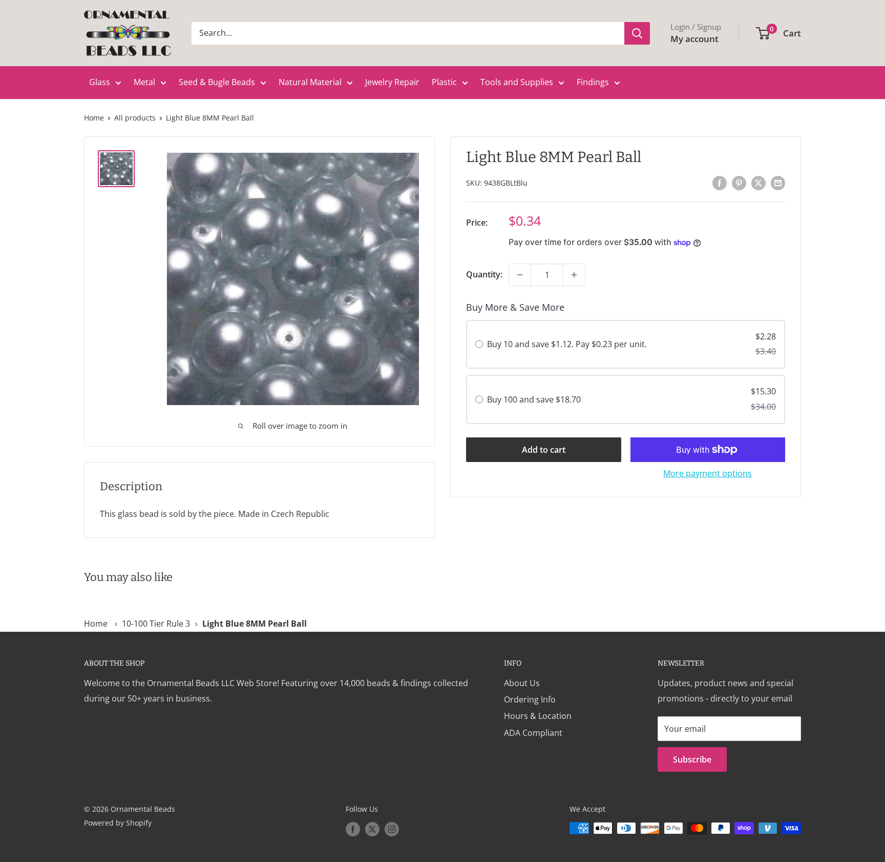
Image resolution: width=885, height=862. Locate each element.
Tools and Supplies (516, 82)
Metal (144, 82)
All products (135, 118)
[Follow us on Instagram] (392, 829)
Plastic (444, 82)
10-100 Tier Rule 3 (156, 623)
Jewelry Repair (392, 82)
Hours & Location (538, 715)
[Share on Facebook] (719, 182)
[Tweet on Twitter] (758, 182)
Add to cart (543, 449)
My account (694, 39)
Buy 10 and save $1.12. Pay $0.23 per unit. (567, 344)
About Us (522, 683)
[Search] (637, 33)
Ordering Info (530, 699)
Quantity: (484, 274)
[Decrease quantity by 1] (520, 275)
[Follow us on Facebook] (353, 829)
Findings (593, 82)
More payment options (707, 473)
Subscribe (692, 759)
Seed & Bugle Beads (217, 82)
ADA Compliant (533, 732)
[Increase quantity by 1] (574, 275)
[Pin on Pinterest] (739, 182)
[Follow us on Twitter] (372, 829)
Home (94, 118)
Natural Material (310, 82)
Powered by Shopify (118, 823)
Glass (99, 82)
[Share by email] (778, 182)
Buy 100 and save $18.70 (534, 399)
